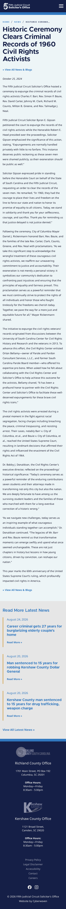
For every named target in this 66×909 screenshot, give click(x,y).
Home (6, 22)
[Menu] (61, 6)
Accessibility (33, 868)
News (17, 22)
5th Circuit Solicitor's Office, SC (21, 6)
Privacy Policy (33, 859)
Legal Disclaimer (33, 864)
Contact (33, 873)
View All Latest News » (19, 730)
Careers (33, 878)
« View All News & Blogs (17, 69)
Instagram (36, 887)
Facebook (29, 887)
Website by (33, 901)
